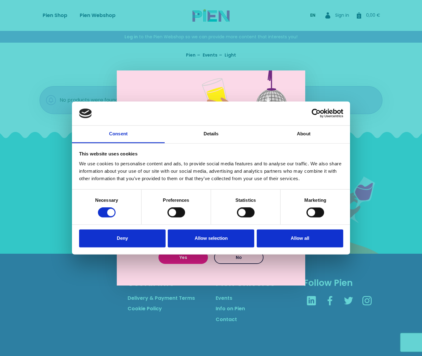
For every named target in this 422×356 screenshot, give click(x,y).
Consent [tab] (118, 133)
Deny (122, 238)
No (239, 257)
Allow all (300, 238)
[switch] (176, 213)
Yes (183, 257)
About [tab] (303, 133)
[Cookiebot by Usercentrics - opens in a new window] (316, 113)
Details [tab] (211, 133)
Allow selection (211, 238)
